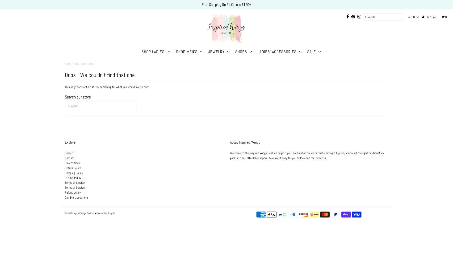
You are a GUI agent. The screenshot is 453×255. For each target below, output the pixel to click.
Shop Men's (186, 51)
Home (68, 64)
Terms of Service (75, 183)
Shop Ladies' (153, 51)
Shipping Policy (74, 173)
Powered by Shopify (105, 213)
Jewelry (216, 51)
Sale (311, 51)
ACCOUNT (414, 17)
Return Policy (73, 168)
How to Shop (72, 163)
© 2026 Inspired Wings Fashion (79, 213)
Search (69, 153)
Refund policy (73, 193)
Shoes (241, 51)
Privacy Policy (73, 178)
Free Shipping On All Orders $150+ (226, 4)
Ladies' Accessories (277, 51)
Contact (70, 158)
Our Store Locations (76, 198)
